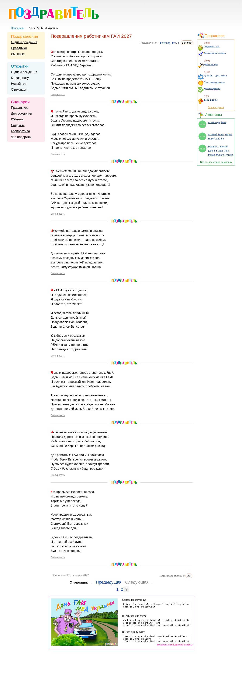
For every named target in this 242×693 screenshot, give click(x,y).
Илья (221, 134)
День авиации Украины (215, 53)
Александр (214, 122)
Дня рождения (21, 113)
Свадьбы (17, 125)
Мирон (228, 134)
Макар (211, 155)
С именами (19, 89)
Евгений (212, 150)
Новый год (18, 83)
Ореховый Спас (212, 46)
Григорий (223, 146)
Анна (223, 122)
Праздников (19, 107)
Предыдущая (108, 582)
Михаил (220, 155)
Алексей (212, 134)
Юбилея (17, 119)
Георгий (212, 146)
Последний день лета (214, 82)
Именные (18, 54)
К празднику (20, 78)
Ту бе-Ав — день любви (215, 76)
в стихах (165, 42)
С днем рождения (24, 42)
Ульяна (220, 138)
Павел (211, 138)
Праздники (17, 27)
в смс (175, 42)
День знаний (210, 100)
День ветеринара (212, 88)
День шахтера (211, 64)
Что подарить (21, 137)
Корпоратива (20, 131)
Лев (227, 150)
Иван (220, 150)
